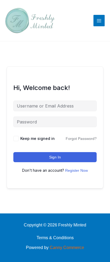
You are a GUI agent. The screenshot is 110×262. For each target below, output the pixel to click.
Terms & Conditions (55, 237)
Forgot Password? (81, 138)
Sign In (55, 157)
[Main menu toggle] (99, 20)
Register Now (76, 170)
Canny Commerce (67, 247)
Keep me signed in (37, 138)
